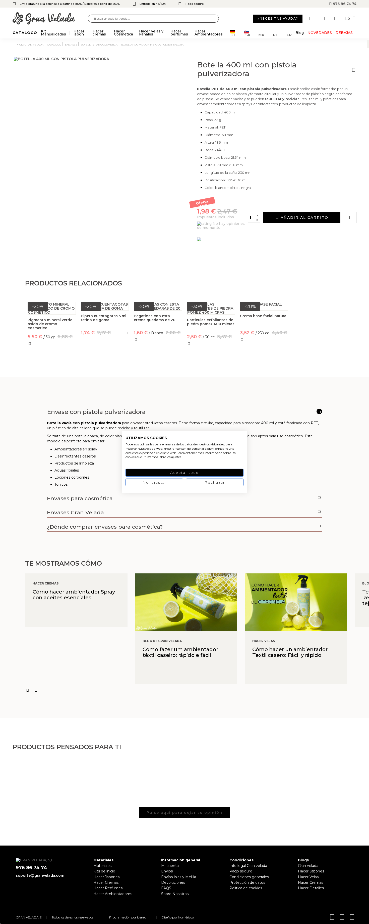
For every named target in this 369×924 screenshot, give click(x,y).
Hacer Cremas (105, 882)
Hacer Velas (308, 877)
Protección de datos (247, 882)
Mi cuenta (170, 865)
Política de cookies (245, 888)
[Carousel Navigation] (197, 690)
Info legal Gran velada (248, 865)
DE (233, 34)
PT (275, 34)
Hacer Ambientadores (112, 894)
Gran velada (308, 865)
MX (261, 34)
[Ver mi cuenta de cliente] (324, 18)
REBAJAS (344, 32)
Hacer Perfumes (107, 888)
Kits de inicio (104, 871)
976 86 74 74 (344, 4)
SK (247, 34)
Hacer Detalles (311, 888)
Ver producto (105, 355)
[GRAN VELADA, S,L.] (50, 18)
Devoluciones (173, 882)
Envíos (167, 871)
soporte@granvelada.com (40, 875)
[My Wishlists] (311, 18)
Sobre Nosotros (175, 894)
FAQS (166, 888)
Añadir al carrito (303, 217)
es (348, 18)
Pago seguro (240, 871)
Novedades (320, 32)
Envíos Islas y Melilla (178, 877)
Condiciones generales (249, 877)
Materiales (102, 865)
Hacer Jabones (106, 877)
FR (289, 34)
